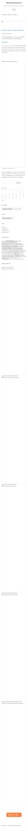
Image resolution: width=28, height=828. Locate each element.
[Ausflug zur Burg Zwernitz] (14, 268)
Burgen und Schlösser (8, 243)
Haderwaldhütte (11, 50)
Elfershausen (21, 244)
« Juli (3, 200)
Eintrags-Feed (5, 228)
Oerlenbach (20, 252)
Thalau (21, 50)
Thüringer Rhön (13, 257)
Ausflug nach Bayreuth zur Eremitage (10, 375)
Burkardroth (17, 243)
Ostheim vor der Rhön (7, 253)
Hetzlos (21, 249)
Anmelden (4, 227)
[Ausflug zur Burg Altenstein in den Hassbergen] (14, 703)
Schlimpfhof (4, 256)
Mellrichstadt (23, 250)
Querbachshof (21, 253)
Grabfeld (20, 246)
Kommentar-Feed (5, 230)
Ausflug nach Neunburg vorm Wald (9, 593)
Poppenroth (15, 253)
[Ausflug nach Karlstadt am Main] (14, 486)
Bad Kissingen (5, 242)
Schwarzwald (10, 256)
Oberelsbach (8, 252)
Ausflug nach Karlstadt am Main (9, 484)
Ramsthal (4, 255)
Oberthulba (14, 252)
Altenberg (3, 240)
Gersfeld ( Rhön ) (11, 47)
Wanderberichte (18, 47)
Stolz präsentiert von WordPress (14, 825)
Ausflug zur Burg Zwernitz (7, 267)
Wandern (5, 258)
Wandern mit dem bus (14, 258)
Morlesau (3, 251)
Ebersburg (20, 45)
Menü (14, 9)
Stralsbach (4, 257)
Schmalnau (17, 50)
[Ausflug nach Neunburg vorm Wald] (14, 594)
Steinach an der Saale (21, 256)
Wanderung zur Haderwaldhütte (13, 30)
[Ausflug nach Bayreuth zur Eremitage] (14, 377)
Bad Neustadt (13, 242)
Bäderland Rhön (5, 244)
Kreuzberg (16, 250)
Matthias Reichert (14, 3)
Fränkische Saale (10, 246)
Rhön (17, 254)
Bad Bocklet (10, 241)
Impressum (4, 825)
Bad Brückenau (18, 241)
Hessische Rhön (16, 249)
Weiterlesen (5, 42)
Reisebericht (10, 255)
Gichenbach (4, 50)
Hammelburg (18, 248)
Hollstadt (3, 250)
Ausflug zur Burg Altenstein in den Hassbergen (12, 701)
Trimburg (18, 257)
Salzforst (22, 255)
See (14, 256)
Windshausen (21, 258)
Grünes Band (7, 248)
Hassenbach (10, 249)
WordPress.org (5, 232)
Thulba (8, 257)
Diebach (16, 244)
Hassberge (4, 249)
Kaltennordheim (8, 250)
